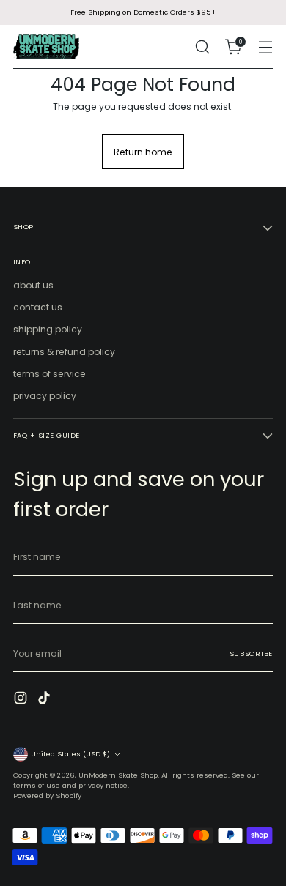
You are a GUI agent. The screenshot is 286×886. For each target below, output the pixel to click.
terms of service (49, 374)
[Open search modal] (202, 47)
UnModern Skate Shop (118, 775)
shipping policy (47, 329)
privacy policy (44, 396)
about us (33, 285)
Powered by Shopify (47, 795)
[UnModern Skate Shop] (46, 46)
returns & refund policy (64, 352)
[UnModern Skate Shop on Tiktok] (45, 699)
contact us (37, 307)
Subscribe (251, 653)
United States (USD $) (70, 754)
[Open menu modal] (265, 47)
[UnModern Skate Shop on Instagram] (22, 699)
